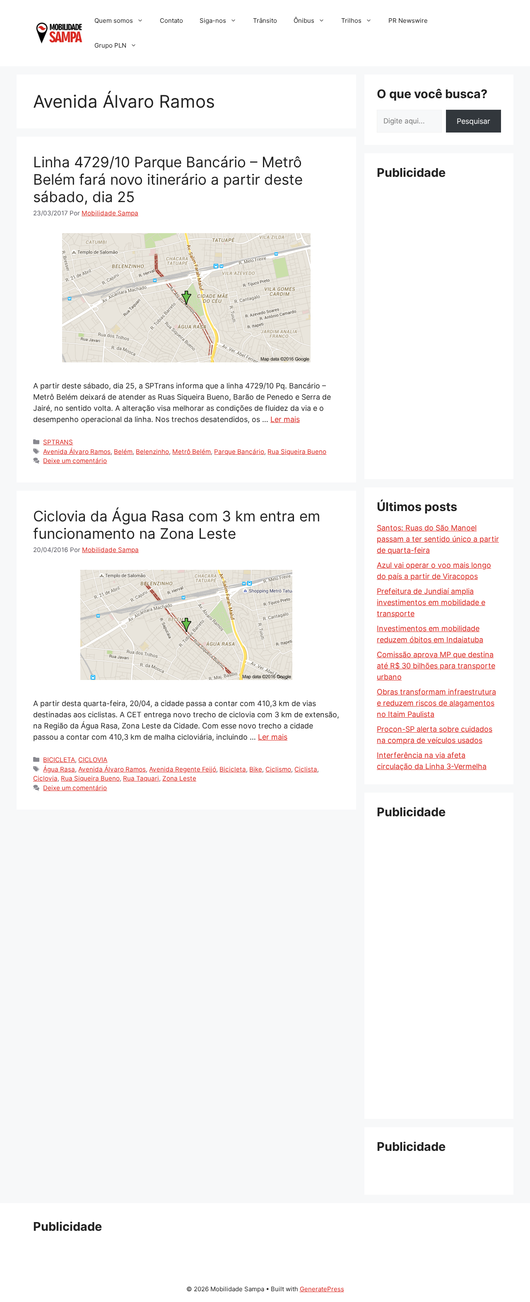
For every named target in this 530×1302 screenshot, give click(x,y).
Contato (171, 20)
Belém (123, 452)
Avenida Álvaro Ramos (77, 452)
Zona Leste (179, 778)
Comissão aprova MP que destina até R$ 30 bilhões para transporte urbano (436, 665)
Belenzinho (152, 452)
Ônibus (304, 20)
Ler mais (285, 419)
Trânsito (265, 20)
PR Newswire (408, 20)
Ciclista (305, 769)
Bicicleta (232, 769)
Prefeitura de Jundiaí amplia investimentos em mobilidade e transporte (431, 602)
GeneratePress (322, 1289)
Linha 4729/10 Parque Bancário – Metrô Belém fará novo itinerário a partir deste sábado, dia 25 (168, 179)
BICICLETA (59, 760)
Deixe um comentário (75, 461)
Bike (255, 769)
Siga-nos (213, 20)
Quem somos (113, 20)
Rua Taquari (141, 778)
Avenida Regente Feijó (182, 769)
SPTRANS (58, 442)
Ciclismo (278, 769)
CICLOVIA (92, 760)
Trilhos (351, 20)
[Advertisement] (439, 312)
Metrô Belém (191, 452)
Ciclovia (45, 778)
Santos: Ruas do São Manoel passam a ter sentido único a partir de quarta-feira (438, 539)
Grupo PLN (110, 45)
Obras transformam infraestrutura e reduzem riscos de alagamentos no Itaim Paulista (436, 703)
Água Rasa (59, 769)
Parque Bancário (239, 452)
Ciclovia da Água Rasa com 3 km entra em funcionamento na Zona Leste (176, 524)
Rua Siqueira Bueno (296, 452)
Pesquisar (473, 121)
